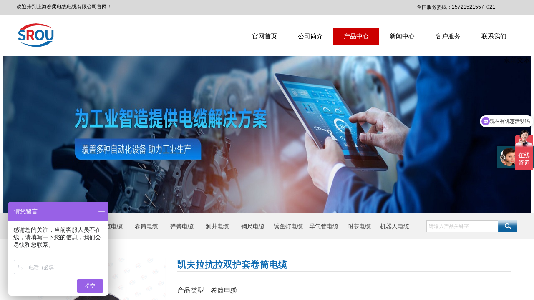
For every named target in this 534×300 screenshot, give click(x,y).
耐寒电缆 (359, 226)
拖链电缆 (111, 226)
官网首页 (264, 36)
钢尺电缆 (252, 226)
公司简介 (310, 36)
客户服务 (448, 36)
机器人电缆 (394, 226)
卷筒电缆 (146, 226)
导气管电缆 (323, 226)
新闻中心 (402, 36)
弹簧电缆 (182, 226)
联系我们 (493, 36)
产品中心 (356, 36)
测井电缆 (217, 226)
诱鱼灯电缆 (288, 226)
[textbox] (462, 226)
